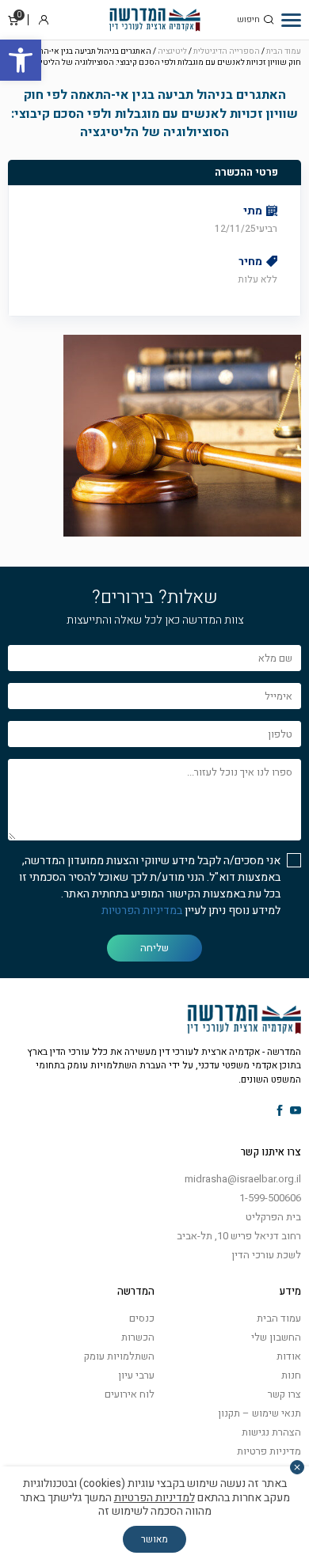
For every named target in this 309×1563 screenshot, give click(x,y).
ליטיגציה (172, 51)
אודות (289, 1356)
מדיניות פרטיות (269, 1451)
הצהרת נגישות (271, 1432)
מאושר (154, 1539)
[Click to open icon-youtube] (295, 1111)
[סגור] (297, 1467)
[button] (20, 60)
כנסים (141, 1318)
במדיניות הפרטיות (141, 910)
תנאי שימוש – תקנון (259, 1413)
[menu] (291, 20)
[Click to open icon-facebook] (280, 1111)
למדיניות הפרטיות (154, 1497)
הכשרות (137, 1337)
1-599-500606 (270, 1197)
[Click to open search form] (268, 20)
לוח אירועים (129, 1394)
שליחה (154, 947)
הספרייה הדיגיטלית (226, 51)
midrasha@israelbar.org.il (243, 1178)
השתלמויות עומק (119, 1356)
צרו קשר (284, 1394)
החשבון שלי (276, 1337)
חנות (291, 1375)
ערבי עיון (136, 1375)
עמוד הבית (283, 51)
